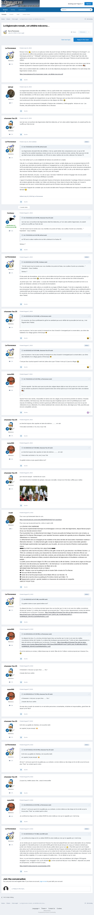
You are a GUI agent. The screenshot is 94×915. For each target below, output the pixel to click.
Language (35, 908)
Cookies (59, 908)
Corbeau (10, 213)
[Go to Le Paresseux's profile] (5, 32)
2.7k (11, 64)
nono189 (10, 374)
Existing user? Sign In (75, 3)
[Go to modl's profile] (11, 519)
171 (12, 103)
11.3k (11, 230)
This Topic (83, 9)
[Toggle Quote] (22, 146)
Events (11, 14)
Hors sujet (21, 33)
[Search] (91, 9)
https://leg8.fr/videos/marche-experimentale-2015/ (35, 866)
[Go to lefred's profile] (11, 93)
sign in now (43, 881)
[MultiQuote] (21, 80)
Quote (26, 79)
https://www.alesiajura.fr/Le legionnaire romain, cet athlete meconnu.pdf (41, 74)
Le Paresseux (14, 31)
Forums (4, 14)
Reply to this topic (83, 39)
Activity (13, 9)
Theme (43, 908)
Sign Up (88, 3)
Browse (5, 9)
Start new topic (65, 39)
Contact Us (51, 908)
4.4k (11, 390)
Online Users (26, 14)
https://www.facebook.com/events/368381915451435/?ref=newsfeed (41, 519)
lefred (10, 87)
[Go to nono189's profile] (11, 381)
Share (74, 32)
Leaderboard (22, 9)
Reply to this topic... (19, 888)
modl (11, 513)
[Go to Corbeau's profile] (11, 219)
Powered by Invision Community (47, 912)
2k (11, 528)
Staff (18, 14)
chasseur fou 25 (10, 118)
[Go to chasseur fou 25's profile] (11, 125)
